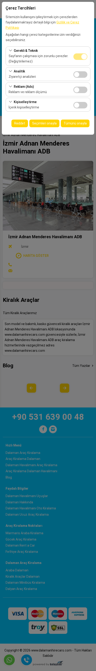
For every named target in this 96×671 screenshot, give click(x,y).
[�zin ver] (80, 74)
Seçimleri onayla (44, 123)
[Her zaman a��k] (80, 56)
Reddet (19, 123)
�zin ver (80, 74)
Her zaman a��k (80, 56)
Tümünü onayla (75, 123)
